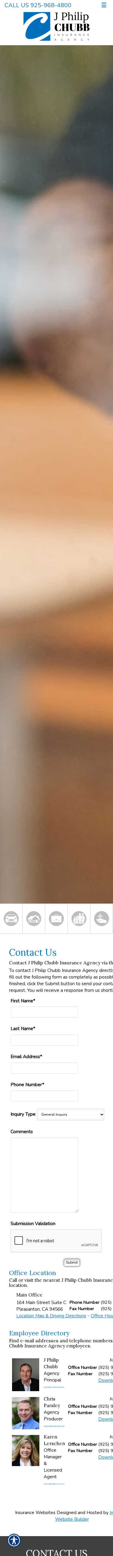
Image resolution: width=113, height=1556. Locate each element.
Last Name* (23, 1028)
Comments (22, 1131)
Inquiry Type (23, 1114)
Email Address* (26, 1056)
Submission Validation (33, 1223)
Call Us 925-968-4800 (38, 5)
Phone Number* (27, 1084)
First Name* (23, 1001)
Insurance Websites (35, 1512)
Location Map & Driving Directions (51, 1315)
